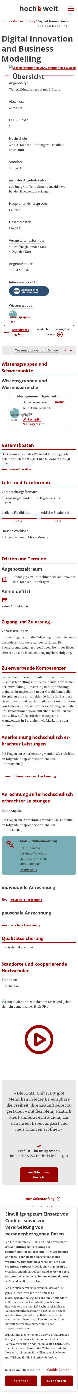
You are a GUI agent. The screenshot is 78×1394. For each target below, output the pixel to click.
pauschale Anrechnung (25, 925)
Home (6, 21)
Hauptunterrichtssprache (28, 203)
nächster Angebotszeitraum (30, 180)
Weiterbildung (24, 21)
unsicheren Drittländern (51, 1298)
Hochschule (18, 138)
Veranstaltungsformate (26, 240)
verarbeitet (45, 1262)
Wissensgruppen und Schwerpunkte (42, 350)
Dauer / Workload (15, 531)
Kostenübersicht (20, 469)
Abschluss (16, 101)
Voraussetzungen (15, 631)
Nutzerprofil (55, 1266)
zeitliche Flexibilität (55, 512)
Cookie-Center (54, 1344)
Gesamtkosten (20, 222)
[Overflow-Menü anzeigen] (71, 350)
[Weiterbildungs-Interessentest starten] (29, 291)
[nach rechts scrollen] (65, 350)
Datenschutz (31, 1370)
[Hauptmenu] (70, 8)
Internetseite (28, 869)
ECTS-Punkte (18, 120)
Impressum (12, 1370)
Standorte (9, 980)
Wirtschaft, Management (33, 421)
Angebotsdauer (21, 264)
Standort (15, 162)
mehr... (61, 402)
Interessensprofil (22, 282)
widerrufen (48, 1357)
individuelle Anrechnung (26, 899)
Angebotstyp (19, 83)
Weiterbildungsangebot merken (53, 331)
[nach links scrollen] (7, 350)
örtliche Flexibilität (16, 512)
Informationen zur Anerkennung (34, 776)
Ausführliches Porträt (39, 1175)
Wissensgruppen (21, 305)
